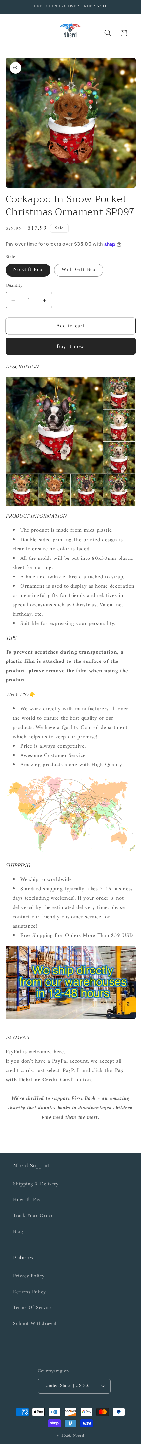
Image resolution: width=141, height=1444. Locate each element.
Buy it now (71, 346)
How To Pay (27, 1199)
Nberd (78, 1435)
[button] (14, 33)
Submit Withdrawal (34, 1323)
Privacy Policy (28, 1276)
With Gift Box (79, 270)
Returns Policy (29, 1292)
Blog (18, 1232)
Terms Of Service (32, 1307)
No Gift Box (28, 270)
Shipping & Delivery (36, 1184)
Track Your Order (33, 1216)
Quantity (14, 286)
